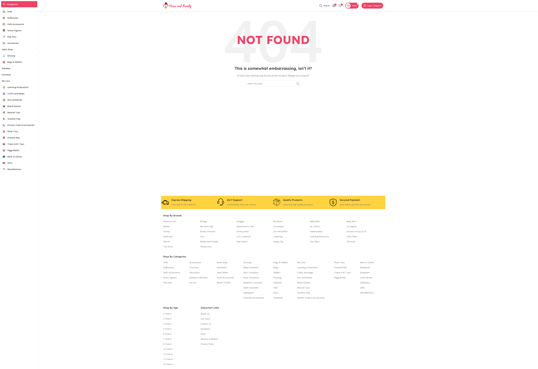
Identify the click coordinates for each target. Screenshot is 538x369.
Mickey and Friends (209, 241)
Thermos (350, 241)
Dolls (165, 262)
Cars (202, 236)
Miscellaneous (367, 292)
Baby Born (351, 221)
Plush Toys (339, 262)
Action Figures (170, 277)
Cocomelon (278, 226)
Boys (275, 292)
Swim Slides (222, 272)
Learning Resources (319, 236)
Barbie (166, 226)
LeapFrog (277, 236)
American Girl (169, 221)
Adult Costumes (251, 287)
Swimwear (222, 267)
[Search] (298, 83)
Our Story (205, 318)
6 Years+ (167, 333)
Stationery (365, 282)
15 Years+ (168, 359)
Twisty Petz (206, 246)
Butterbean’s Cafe (245, 226)
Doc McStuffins (280, 231)
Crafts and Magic (305, 272)
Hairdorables (316, 231)
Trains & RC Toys (342, 272)
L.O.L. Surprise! (243, 236)
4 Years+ (167, 323)
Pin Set (192, 282)
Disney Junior (242, 231)
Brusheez (277, 221)
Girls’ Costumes (250, 272)
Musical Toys (303, 287)
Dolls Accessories (171, 272)
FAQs (203, 333)
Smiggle (240, 221)
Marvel (166, 241)
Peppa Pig (278, 241)
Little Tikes (351, 236)
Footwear (278, 297)
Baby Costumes (251, 267)
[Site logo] (177, 5)
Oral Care (194, 267)
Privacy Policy (207, 344)
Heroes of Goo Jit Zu (356, 231)
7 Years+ (167, 338)
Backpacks (365, 267)
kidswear (277, 282)
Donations (205, 328)
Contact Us (206, 323)
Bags (275, 267)
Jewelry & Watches (198, 277)
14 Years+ (168, 354)
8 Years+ (167, 344)
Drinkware (365, 272)
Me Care (301, 262)
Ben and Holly (206, 226)
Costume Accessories (253, 297)
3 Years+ (167, 318)
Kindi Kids (168, 236)
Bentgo (203, 221)
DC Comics (315, 226)
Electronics (194, 272)
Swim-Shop (222, 262)
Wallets (277, 272)
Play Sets (167, 282)
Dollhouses (168, 267)
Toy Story (168, 246)
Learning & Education (307, 267)
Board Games (304, 282)
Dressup (247, 262)
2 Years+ (167, 313)
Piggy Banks (340, 277)
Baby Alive (315, 221)
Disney (166, 231)
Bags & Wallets (280, 262)
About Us (205, 313)
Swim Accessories (225, 277)
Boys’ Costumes (251, 277)
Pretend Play (340, 267)
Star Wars (314, 241)
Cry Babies (351, 226)
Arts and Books (304, 277)
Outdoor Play (303, 292)
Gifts (362, 287)
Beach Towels (223, 282)
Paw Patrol (241, 241)
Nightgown (248, 292)
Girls (275, 287)
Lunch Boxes (366, 277)
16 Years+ (168, 364)
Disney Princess (207, 231)
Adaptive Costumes (252, 282)
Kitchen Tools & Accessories (311, 297)
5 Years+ (167, 328)
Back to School (367, 262)
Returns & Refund (209, 338)
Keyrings (277, 277)
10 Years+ (168, 349)
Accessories (195, 262)
